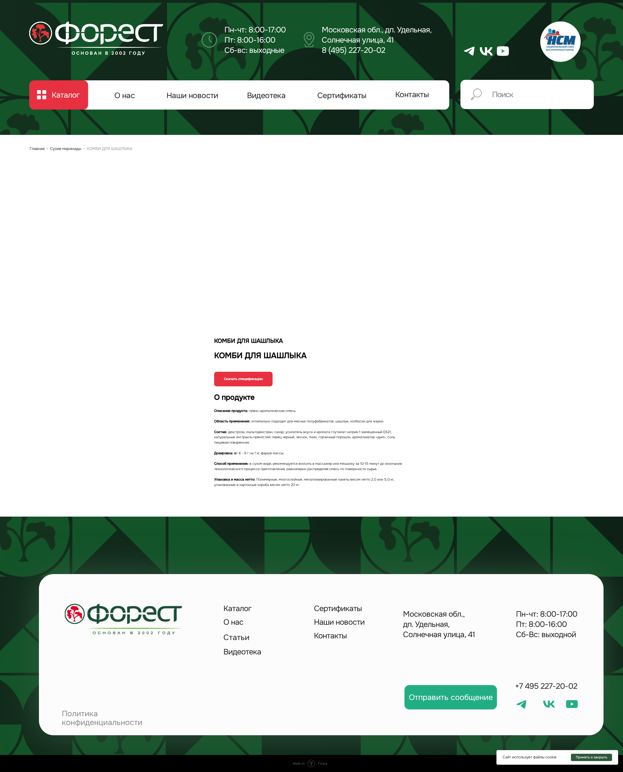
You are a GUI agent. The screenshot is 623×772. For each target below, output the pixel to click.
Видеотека (266, 96)
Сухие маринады (65, 148)
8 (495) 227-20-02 (353, 50)
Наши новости (192, 96)
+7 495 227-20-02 (546, 686)
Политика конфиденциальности (102, 718)
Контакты (412, 95)
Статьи (236, 637)
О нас (124, 96)
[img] (96, 38)
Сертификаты (341, 96)
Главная (37, 148)
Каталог (237, 609)
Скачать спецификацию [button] (243, 379)
